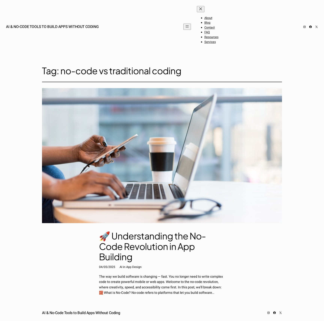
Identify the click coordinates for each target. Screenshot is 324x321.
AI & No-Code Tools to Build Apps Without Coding (52, 26)
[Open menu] (187, 27)
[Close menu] (200, 9)
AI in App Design (131, 267)
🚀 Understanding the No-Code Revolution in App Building (152, 246)
